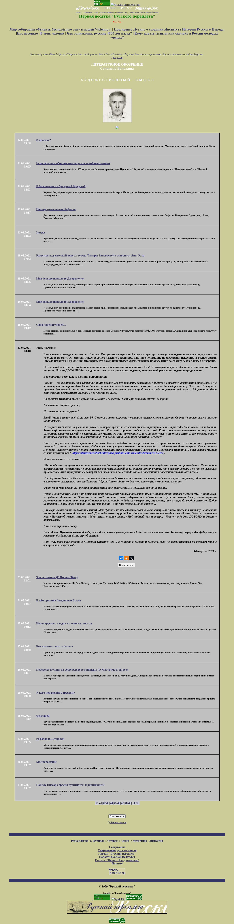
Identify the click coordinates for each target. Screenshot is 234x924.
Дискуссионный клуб (136, 12)
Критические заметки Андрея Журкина (182, 54)
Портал (78, 12)
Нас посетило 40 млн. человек (40, 33)
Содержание (87, 12)
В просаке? (43, 140)
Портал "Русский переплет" (117, 853)
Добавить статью (117, 822)
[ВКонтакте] (121, 558)
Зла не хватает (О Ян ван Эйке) (57, 577)
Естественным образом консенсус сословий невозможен (73, 163)
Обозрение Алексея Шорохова (82, 54)
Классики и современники (148, 54)
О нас (96, 12)
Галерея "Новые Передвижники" (117, 860)
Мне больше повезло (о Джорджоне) (60, 278)
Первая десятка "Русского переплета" (117, 16)
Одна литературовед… (51, 324)
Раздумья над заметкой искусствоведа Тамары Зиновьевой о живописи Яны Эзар (90, 255)
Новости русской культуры (117, 856)
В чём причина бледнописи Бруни (58, 600)
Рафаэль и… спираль (50, 738)
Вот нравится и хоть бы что (54, 646)
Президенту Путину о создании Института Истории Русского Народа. (169, 29)
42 (104, 803)
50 (133, 803)
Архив (124, 840)
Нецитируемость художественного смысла (64, 623)
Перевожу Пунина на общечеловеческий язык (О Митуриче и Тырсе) (82, 669)
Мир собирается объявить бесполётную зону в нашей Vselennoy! (61, 29)
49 (129, 803)
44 (111, 803)
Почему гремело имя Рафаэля (56, 209)
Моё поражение (46, 761)
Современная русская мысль (117, 850)
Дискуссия (117, 57)
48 (126, 803)
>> (137, 803)
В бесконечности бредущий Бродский (61, 186)
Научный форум (152, 12)
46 (118, 803)
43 (107, 803)
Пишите (117, 863)
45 (115, 803)
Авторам (102, 12)
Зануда (40, 232)
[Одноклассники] (126, 558)
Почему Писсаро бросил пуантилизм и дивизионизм (70, 784)
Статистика (139, 840)
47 (122, 803)
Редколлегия (79, 840)
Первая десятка (121, 12)
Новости (110, 12)
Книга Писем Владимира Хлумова (116, 54)
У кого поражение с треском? (55, 692)
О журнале (97, 840)
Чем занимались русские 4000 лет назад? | (101, 33)
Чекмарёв (42, 715)
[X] (131, 558)
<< (96, 803)
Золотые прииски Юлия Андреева (47, 54)
